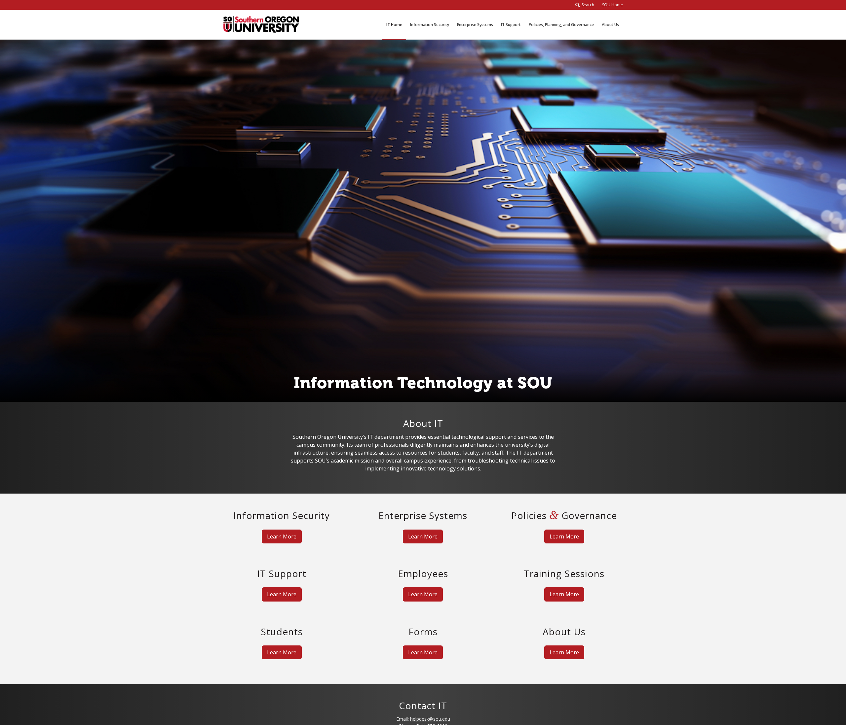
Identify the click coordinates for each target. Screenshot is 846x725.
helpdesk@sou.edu (430, 719)
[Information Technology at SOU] (261, 24)
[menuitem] (610, 5)
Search (587, 5)
